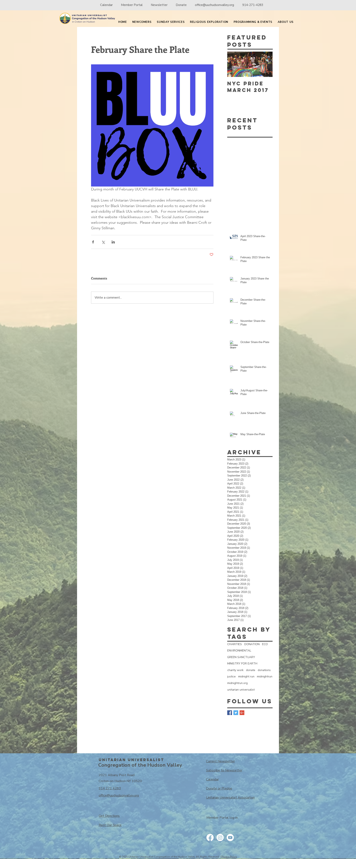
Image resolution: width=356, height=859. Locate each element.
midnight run (246, 676)
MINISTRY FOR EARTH (242, 663)
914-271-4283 (252, 5)
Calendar (106, 5)
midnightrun (264, 676)
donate (250, 670)
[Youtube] (230, 837)
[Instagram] (220, 837)
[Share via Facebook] (93, 242)
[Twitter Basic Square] (235, 712)
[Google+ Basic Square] (242, 712)
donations (264, 670)
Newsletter (159, 5)
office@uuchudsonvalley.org (214, 5)
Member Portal (132, 5)
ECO (265, 644)
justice (231, 676)
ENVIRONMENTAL (239, 651)
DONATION (252, 644)
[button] (142, 22)
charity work (235, 670)
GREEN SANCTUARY (241, 657)
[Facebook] (210, 837)
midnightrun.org (237, 683)
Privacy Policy (229, 856)
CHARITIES (234, 644)
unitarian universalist (241, 690)
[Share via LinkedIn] (113, 242)
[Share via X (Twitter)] (103, 242)
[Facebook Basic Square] (229, 712)
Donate (181, 5)
